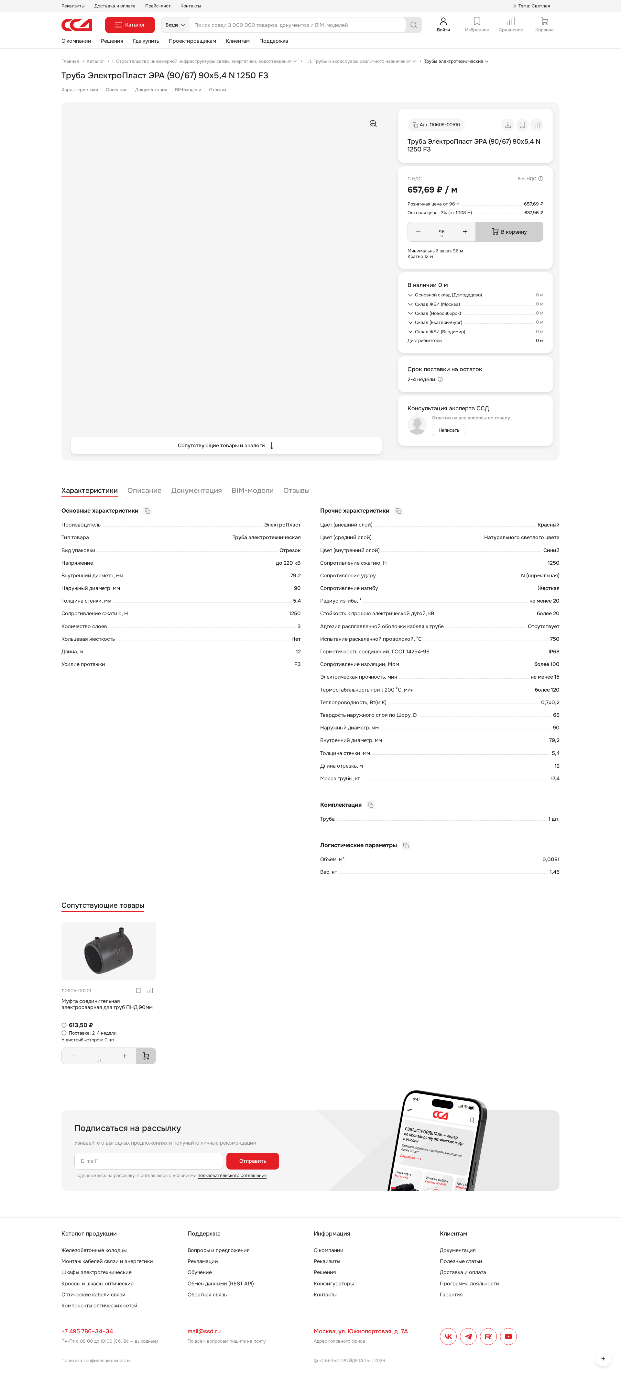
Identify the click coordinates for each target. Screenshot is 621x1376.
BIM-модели (188, 90)
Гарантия (451, 1294)
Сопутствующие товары (102, 905)
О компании (76, 41)
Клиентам (238, 41)
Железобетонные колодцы (94, 1250)
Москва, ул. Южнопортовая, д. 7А (361, 1331)
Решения (112, 41)
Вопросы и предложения (219, 1250)
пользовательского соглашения (232, 1175)
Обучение (200, 1272)
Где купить (146, 41)
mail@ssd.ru (204, 1331)
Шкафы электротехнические (96, 1272)
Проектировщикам (192, 41)
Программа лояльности (469, 1283)
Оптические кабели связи (93, 1294)
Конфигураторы (334, 1283)
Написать (449, 430)
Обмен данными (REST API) (221, 1283)
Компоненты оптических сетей (99, 1305)
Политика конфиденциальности (95, 1360)
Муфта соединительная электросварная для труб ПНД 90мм (107, 1004)
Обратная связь (207, 1294)
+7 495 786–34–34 (87, 1331)
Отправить (252, 1161)
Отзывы (217, 90)
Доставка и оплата (115, 6)
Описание (116, 90)
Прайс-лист (158, 6)
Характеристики (79, 90)
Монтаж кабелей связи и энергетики (107, 1261)
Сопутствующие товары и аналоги (221, 445)
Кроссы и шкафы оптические (97, 1283)
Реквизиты (73, 6)
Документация (151, 90)
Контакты (190, 6)
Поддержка (273, 41)
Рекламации (203, 1261)
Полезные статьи (461, 1261)
